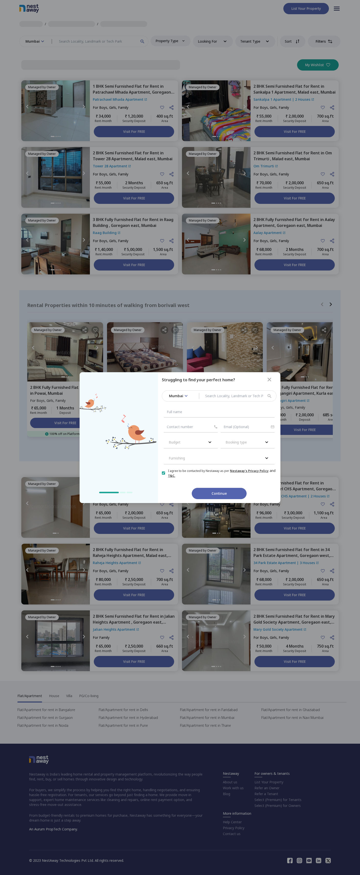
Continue (219, 493)
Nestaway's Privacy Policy (249, 471)
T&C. (171, 476)
